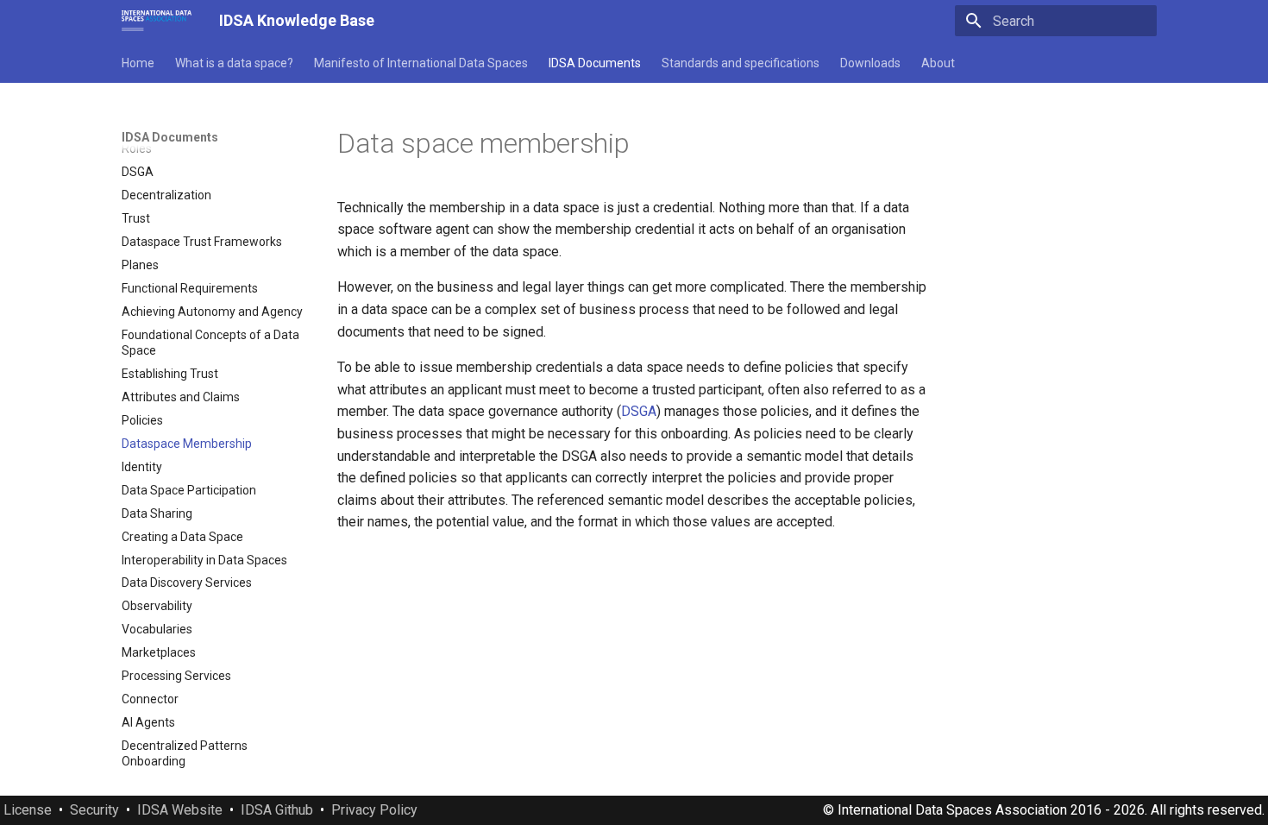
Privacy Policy (374, 810)
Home (138, 63)
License (27, 810)
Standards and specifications (740, 63)
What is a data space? (234, 63)
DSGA (638, 411)
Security (94, 810)
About (938, 63)
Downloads (870, 63)
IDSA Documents (595, 63)
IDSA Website (180, 810)
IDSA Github (277, 810)
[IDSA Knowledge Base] (156, 20)
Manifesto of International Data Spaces (421, 63)
